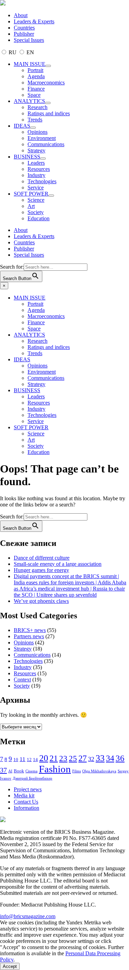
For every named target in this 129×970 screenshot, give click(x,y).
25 (73, 758)
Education (39, 218)
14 (35, 759)
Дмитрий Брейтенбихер (32, 778)
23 (63, 758)
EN (29, 52)
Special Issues (29, 40)
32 (91, 759)
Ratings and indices (49, 113)
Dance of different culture (41, 558)
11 (22, 759)
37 (3, 770)
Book (19, 770)
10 (15, 759)
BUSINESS (27, 157)
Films (76, 771)
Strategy (36, 150)
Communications (46, 144)
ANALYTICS (29, 101)
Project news (28, 789)
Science (36, 200)
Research (37, 107)
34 (110, 758)
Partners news (29, 636)
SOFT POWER (31, 194)
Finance (36, 89)
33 (100, 758)
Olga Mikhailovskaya (99, 771)
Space (34, 95)
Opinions (37, 132)
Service (36, 187)
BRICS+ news (30, 630)
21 (54, 758)
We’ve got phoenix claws (41, 601)
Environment (42, 138)
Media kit (24, 795)
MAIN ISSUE (29, 64)
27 (82, 758)
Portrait (35, 70)
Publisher (24, 34)
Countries (24, 28)
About (21, 15)
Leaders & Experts (34, 21)
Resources (39, 169)
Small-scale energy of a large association (57, 564)
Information (26, 808)
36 (120, 758)
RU (12, 52)
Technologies (42, 181)
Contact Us (26, 802)
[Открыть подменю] (48, 66)
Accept (10, 966)
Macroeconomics (46, 82)
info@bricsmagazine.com (27, 916)
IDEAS (22, 126)
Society (36, 212)
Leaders (36, 163)
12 (29, 759)
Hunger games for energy (41, 570)
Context (22, 679)
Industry (36, 175)
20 (43, 758)
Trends (35, 119)
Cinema (31, 771)
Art (31, 206)
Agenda (36, 76)
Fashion (55, 768)
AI (10, 771)
